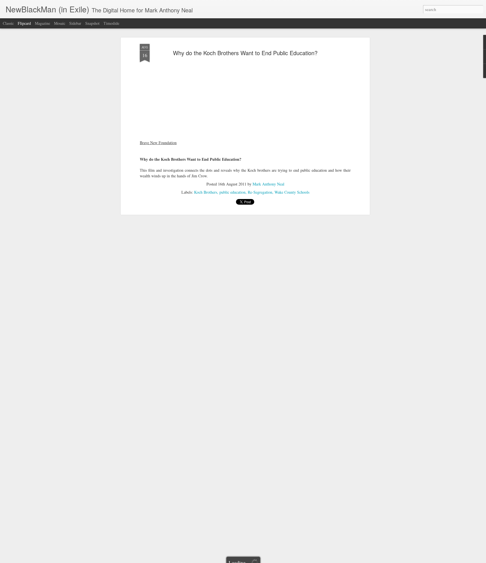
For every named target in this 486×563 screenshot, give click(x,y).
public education (232, 192)
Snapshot (92, 23)
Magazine (42, 23)
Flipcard (24, 23)
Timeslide (111, 23)
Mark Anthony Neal (268, 184)
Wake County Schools (291, 192)
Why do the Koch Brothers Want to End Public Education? (245, 53)
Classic (8, 23)
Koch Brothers (205, 192)
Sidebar (75, 23)
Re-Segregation (260, 192)
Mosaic (59, 23)
